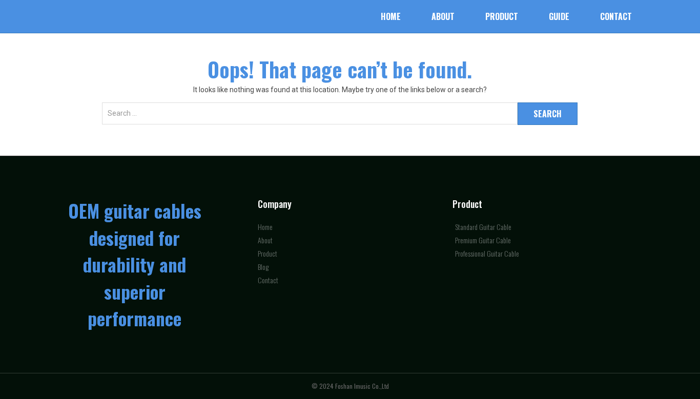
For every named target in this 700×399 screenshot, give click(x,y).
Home (391, 16)
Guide (559, 16)
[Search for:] (310, 118)
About (443, 16)
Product (501, 16)
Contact (616, 16)
